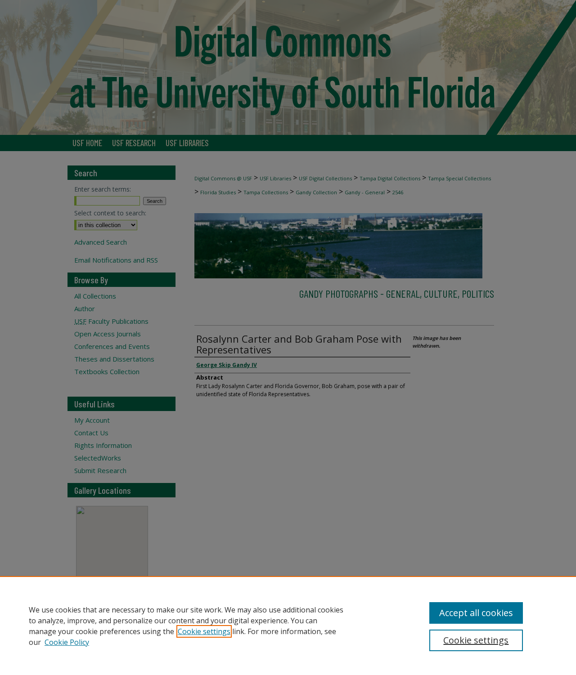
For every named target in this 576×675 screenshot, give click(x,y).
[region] (288, 625)
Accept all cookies (476, 613)
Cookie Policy (67, 642)
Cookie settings (204, 631)
